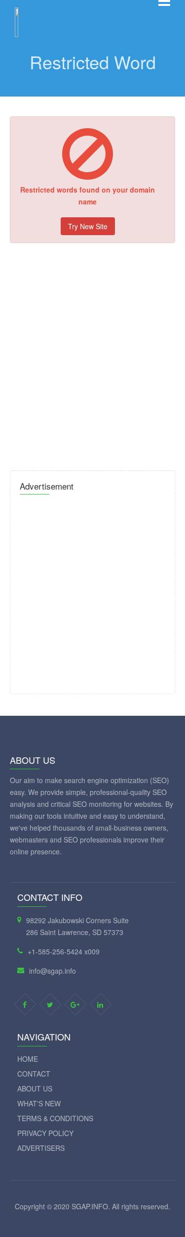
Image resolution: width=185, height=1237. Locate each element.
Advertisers (41, 1148)
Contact (33, 1074)
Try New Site (88, 226)
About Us (34, 1088)
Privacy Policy (45, 1133)
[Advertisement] (92, 357)
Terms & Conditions (55, 1118)
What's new (39, 1103)
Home (27, 1059)
